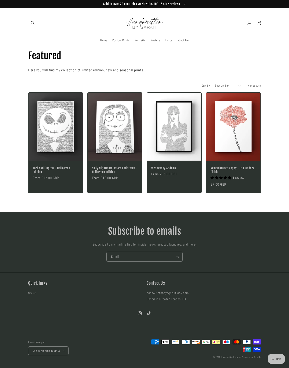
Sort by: (206, 85)
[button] (32, 23)
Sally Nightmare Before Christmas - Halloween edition (114, 170)
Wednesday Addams (163, 168)
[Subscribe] (177, 257)
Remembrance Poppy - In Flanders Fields (232, 170)
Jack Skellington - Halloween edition (51, 170)
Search (32, 293)
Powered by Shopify (251, 357)
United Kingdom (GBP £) (46, 351)
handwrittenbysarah (231, 357)
